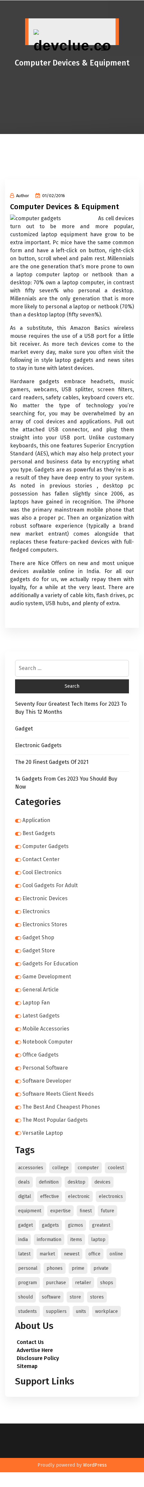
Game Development (46, 976)
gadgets (50, 1225)
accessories (30, 1168)
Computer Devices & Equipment (64, 206)
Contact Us (30, 1342)
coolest (116, 1168)
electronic (79, 1196)
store (75, 1297)
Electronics (36, 911)
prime (78, 1268)
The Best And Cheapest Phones (61, 1107)
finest (86, 1211)
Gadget (24, 728)
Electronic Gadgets (38, 745)
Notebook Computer (47, 1042)
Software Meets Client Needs (58, 1094)
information (49, 1239)
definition (49, 1182)
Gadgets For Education (50, 963)
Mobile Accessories (45, 1029)
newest (71, 1254)
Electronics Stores (44, 924)
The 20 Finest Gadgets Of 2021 (51, 762)
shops (106, 1283)
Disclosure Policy (38, 1358)
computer (88, 1168)
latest (24, 1254)
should (25, 1297)
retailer (83, 1283)
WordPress (95, 1465)
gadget (25, 1225)
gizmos (75, 1225)
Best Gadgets (38, 833)
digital (24, 1196)
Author (22, 195)
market (47, 1254)
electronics (111, 1196)
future (107, 1211)
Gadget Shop (38, 937)
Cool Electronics (42, 872)
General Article (40, 989)
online (116, 1254)
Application (36, 820)
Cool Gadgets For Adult (50, 885)
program (27, 1283)
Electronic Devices (45, 898)
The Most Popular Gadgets (55, 1120)
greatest (101, 1225)
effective (49, 1196)
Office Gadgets (40, 1055)
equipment (29, 1211)
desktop (76, 1182)
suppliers (56, 1311)
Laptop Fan (36, 1002)
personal (28, 1268)
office (94, 1254)
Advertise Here (35, 1350)
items (76, 1239)
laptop (98, 1239)
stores (97, 1297)
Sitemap (27, 1366)
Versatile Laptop (42, 1133)
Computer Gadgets (45, 846)
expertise (60, 1211)
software (51, 1297)
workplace (106, 1311)
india (23, 1239)
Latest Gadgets (41, 1015)
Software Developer (46, 1081)
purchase (56, 1283)
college (60, 1168)
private (101, 1268)
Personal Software (45, 1068)
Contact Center (41, 859)
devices (102, 1182)
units (81, 1311)
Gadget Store (38, 950)
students (27, 1311)
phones (55, 1268)
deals (24, 1182)
